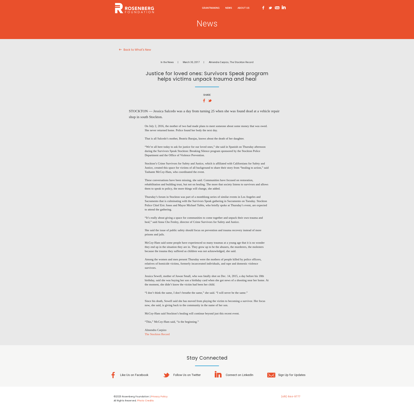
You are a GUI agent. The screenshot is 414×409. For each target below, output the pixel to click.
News (228, 7)
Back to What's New (137, 50)
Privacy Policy (159, 396)
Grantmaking (211, 7)
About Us (243, 7)
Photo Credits (145, 400)
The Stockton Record (157, 334)
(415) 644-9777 (290, 396)
